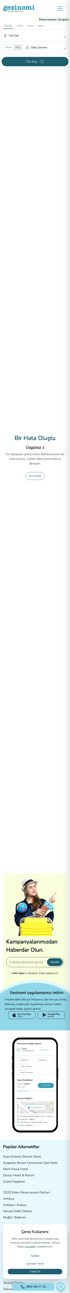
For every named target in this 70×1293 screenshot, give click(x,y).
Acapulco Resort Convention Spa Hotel (30, 1163)
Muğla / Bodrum (14, 1217)
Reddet (35, 1256)
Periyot (8, 47)
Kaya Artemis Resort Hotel (22, 1156)
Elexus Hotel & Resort (18, 1175)
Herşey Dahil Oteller (17, 1211)
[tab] (8, 26)
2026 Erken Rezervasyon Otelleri (26, 1192)
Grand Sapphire (14, 1181)
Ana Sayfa (35, 476)
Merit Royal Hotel (15, 1169)
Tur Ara (31, 61)
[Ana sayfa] (19, 8)
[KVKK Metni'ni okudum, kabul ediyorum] (9, 973)
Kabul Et (35, 1271)
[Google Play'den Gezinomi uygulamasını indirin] (51, 1015)
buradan (31, 1246)
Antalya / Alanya (14, 1205)
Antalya (8, 1199)
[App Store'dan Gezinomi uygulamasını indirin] (21, 1015)
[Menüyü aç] (60, 8)
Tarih (18, 47)
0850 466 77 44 (36, 1287)
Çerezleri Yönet (35, 1264)
